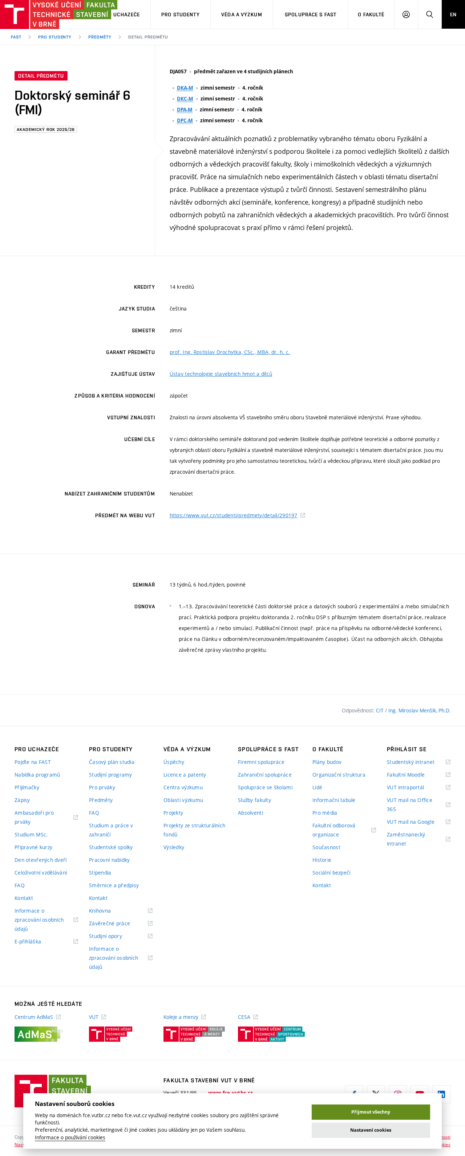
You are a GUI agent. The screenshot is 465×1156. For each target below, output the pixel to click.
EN (453, 14)
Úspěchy (173, 761)
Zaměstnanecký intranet (406, 839)
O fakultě (371, 14)
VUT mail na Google (418, 822)
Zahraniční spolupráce (265, 774)
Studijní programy (110, 774)
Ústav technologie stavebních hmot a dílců (221, 373)
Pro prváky (102, 787)
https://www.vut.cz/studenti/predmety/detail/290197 (234, 515)
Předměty (100, 37)
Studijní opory (114, 936)
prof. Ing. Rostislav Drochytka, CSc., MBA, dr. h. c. (230, 352)
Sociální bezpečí (331, 872)
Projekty (173, 812)
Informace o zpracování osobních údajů (39, 920)
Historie (321, 859)
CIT (380, 710)
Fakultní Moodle (415, 775)
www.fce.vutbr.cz (230, 1093)
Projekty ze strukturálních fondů (194, 830)
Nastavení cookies (370, 1130)
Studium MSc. (31, 834)
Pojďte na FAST (33, 761)
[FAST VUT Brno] (45, 14)
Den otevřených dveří (41, 859)
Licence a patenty (184, 774)
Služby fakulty (254, 800)
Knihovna (109, 911)
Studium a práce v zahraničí (111, 830)
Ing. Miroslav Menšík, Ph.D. (419, 710)
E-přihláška (37, 942)
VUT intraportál (414, 787)
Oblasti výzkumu (183, 800)
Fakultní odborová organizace (334, 830)
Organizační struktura (338, 774)
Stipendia (100, 872)
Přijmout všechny (370, 1112)
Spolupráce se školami (265, 787)
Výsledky (173, 847)
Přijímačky (27, 787)
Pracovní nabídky (109, 859)
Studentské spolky (111, 847)
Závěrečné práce (118, 924)
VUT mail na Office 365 (409, 805)
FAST (16, 37)
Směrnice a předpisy (114, 885)
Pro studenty (180, 14)
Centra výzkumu (183, 787)
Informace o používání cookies (70, 1137)
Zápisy (22, 800)
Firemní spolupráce (261, 761)
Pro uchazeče (121, 14)
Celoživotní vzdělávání (41, 872)
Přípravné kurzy (33, 847)
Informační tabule (334, 800)
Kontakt (24, 897)
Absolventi (250, 812)
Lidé (317, 787)
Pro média (324, 812)
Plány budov (326, 761)
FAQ (20, 885)
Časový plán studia (111, 761)
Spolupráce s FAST (310, 14)
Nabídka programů (37, 774)
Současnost (326, 847)
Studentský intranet (418, 762)
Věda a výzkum (241, 14)
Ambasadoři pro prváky (34, 817)
